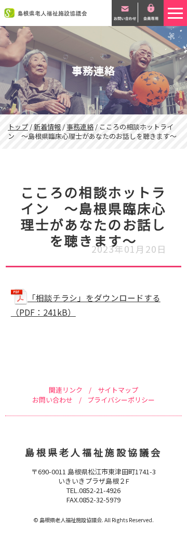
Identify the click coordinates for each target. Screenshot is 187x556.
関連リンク (66, 390)
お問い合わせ (52, 400)
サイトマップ (118, 390)
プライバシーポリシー (121, 400)
